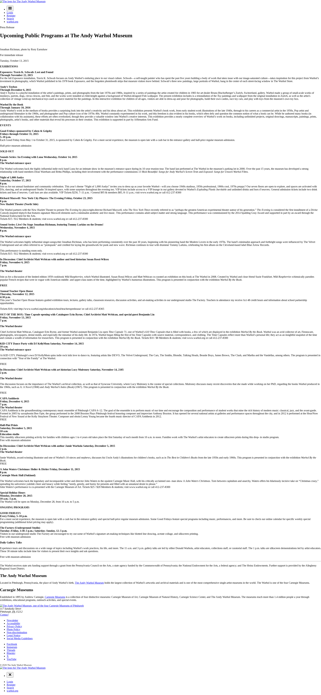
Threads (11, 650)
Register (11, 15)
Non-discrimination (17, 632)
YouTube (11, 659)
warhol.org (12, 21)
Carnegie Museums (55, 597)
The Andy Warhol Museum (89, 582)
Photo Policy (13, 629)
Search (10, 18)
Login (10, 12)
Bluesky (11, 653)
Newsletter (12, 620)
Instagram (12, 647)
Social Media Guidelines (20, 638)
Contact (4, 614)
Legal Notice (13, 635)
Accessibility (13, 623)
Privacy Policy (14, 626)
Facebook (12, 644)
